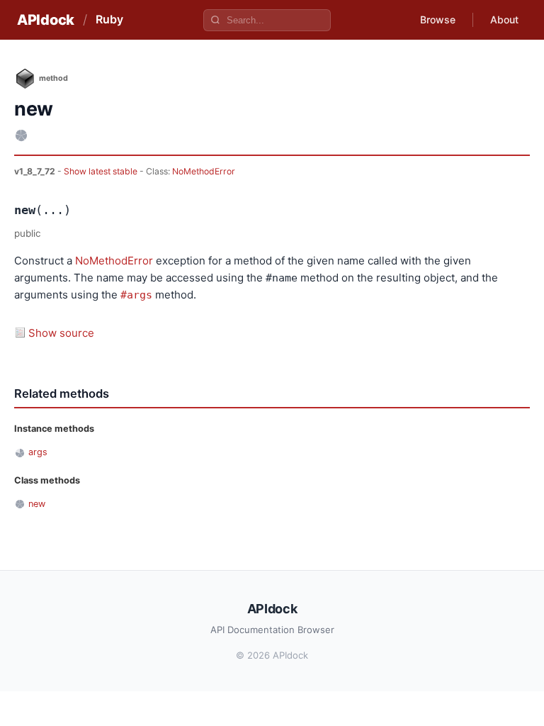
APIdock (45, 19)
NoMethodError (203, 171)
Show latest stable (102, 171)
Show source (61, 333)
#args (136, 295)
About (504, 19)
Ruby (109, 19)
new (36, 503)
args (37, 452)
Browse (437, 19)
